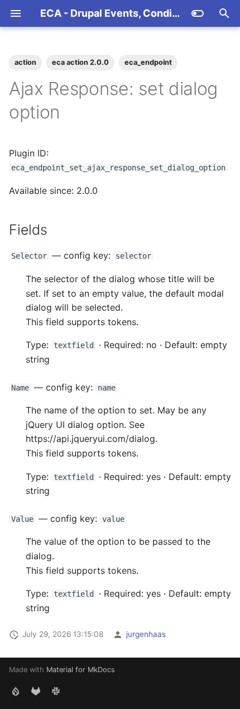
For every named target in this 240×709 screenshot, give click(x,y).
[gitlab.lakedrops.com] (36, 691)
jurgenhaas (146, 634)
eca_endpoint (148, 62)
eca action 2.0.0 (80, 62)
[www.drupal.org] (16, 691)
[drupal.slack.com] (56, 691)
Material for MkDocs (80, 669)
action (25, 62)
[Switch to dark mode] (197, 13)
